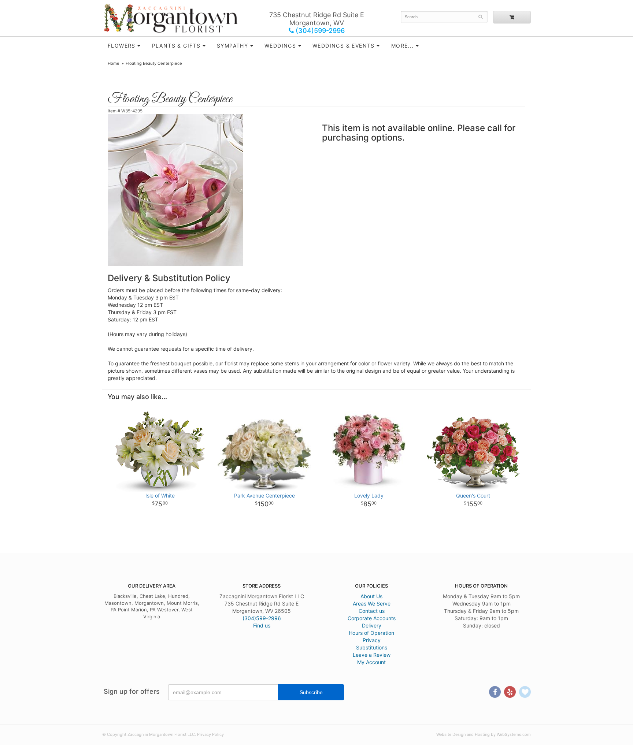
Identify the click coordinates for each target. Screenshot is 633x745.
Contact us (372, 611)
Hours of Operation (371, 633)
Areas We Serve (371, 603)
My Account (371, 662)
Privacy (372, 640)
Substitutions (371, 647)
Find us (261, 625)
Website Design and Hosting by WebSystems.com (483, 734)
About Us (371, 596)
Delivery (371, 625)
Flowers (122, 45)
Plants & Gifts (176, 45)
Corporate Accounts (372, 618)
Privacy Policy (210, 734)
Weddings (280, 45)
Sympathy (232, 45)
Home (113, 63)
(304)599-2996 (319, 30)
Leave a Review (371, 655)
